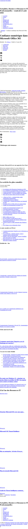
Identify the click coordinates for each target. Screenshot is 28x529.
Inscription (13, 494)
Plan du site (8, 525)
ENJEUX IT (6, 20)
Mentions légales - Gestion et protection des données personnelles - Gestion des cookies (14, 524)
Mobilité (3, 30)
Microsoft (5, 46)
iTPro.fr (9, 42)
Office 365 (5, 47)
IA (3, 18)
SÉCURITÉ (6, 22)
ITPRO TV (5, 26)
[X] (14, 58)
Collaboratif (6, 44)
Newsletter (17, 522)
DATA (4, 17)
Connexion (7, 494)
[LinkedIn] (14, 55)
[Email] (14, 60)
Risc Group (13, 131)
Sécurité (5, 50)
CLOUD (5, 16)
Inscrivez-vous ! (4, 393)
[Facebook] (14, 53)
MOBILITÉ (6, 21)
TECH (4, 25)
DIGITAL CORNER (8, 28)
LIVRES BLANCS (7, 24)
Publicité (12, 522)
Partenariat (5, 48)
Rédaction (7, 522)
